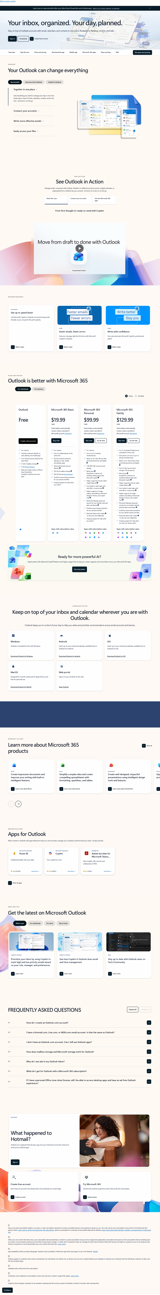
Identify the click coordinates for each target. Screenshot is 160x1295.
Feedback (7, 1290)
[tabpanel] (79, 122)
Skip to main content (8, 1)
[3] (9, 1248)
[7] (9, 1280)
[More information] (37, 463)
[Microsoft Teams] (98, 537)
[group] (31, 328)
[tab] (15, 82)
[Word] (90, 533)
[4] (9, 1256)
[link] (11, 53)
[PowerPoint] (98, 533)
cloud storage (30, 467)
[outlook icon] (20, 529)
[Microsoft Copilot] (85, 533)
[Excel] (94, 533)
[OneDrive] (57, 533)
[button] (12, 39)
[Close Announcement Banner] (149, 8)
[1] (9, 1225)
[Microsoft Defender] (94, 537)
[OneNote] (85, 537)
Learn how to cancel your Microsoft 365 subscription (36, 1230)
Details (95, 1251)
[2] (9, 1236)
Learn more (62, 1244)
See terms (68, 433)
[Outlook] (53, 533)
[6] (9, 1273)
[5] (9, 1265)
